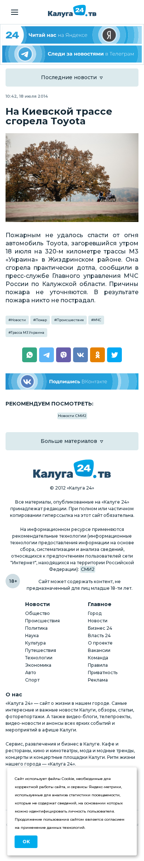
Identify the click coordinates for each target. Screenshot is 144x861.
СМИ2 (88, 569)
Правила (98, 665)
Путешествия (40, 650)
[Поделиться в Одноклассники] (97, 355)
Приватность (102, 672)
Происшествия (70, 320)
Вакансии (99, 650)
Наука (32, 635)
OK (26, 841)
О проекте (100, 643)
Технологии (38, 657)
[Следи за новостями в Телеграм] (72, 54)
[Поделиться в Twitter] (114, 355)
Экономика (38, 665)
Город (95, 613)
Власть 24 (99, 635)
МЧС (97, 320)
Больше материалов (69, 441)
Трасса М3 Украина (27, 332)
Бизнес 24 (100, 628)
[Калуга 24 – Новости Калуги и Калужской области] (72, 11)
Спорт (32, 680)
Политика (36, 628)
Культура (35, 643)
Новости (18, 320)
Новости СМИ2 (72, 415)
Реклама (98, 680)
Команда (98, 657)
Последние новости (69, 77)
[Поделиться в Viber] (63, 355)
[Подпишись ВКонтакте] (72, 381)
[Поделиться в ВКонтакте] (80, 355)
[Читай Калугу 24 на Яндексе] (72, 35)
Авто (30, 672)
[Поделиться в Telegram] (46, 355)
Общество (37, 613)
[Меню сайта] (14, 12)
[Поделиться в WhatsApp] (29, 355)
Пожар (41, 320)
